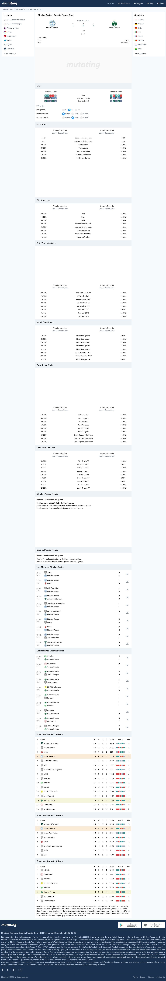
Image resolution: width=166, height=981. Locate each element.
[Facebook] (3, 970)
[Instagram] (15, 970)
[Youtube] (21, 970)
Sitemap (151, 977)
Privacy (143, 977)
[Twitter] (9, 970)
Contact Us (160, 977)
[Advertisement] (83, 65)
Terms (135, 977)
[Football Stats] (9, 3)
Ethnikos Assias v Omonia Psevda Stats (28, 10)
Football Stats (7, 10)
